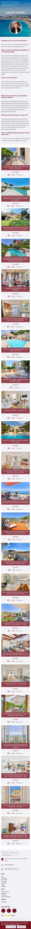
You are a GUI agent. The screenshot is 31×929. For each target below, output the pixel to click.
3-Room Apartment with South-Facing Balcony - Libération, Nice (15, 593)
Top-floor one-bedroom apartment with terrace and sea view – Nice (15, 775)
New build (3, 881)
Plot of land (4, 879)
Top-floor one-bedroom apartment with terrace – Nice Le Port (15, 562)
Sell (3, 889)
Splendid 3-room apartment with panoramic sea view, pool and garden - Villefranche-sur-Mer (16, 259)
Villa (2, 876)
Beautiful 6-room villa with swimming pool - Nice (15, 441)
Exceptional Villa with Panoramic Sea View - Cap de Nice (15, 167)
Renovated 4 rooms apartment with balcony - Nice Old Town (15, 471)
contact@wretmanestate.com (11, 869)
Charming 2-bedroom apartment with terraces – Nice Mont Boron (15, 532)
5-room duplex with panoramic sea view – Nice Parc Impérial (15, 319)
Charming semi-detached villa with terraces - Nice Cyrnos (15, 714)
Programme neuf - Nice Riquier (15, 684)
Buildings (3, 886)
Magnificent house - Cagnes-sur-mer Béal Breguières (15, 380)
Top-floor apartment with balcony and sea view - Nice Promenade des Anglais (15, 746)
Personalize (21, 926)
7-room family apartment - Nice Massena (15, 289)
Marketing (3, 893)
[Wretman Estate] (12, 3)
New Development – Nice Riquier (15, 410)
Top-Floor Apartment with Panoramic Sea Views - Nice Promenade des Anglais (15, 502)
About (3, 899)
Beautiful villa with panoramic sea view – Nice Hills (15, 349)
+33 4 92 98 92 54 (8, 865)
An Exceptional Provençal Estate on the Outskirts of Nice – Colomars (15, 228)
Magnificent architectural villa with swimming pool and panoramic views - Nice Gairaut (15, 198)
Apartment (3, 878)
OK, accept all (11, 926)
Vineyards (3, 883)
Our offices (4, 902)
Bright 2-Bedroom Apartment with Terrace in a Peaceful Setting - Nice (15, 836)
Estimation (4, 895)
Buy (2, 874)
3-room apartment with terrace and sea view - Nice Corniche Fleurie (15, 623)
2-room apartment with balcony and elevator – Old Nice (15, 805)
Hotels (2, 884)
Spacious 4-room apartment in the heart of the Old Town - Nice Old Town (15, 654)
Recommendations (6, 896)
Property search (5, 891)
